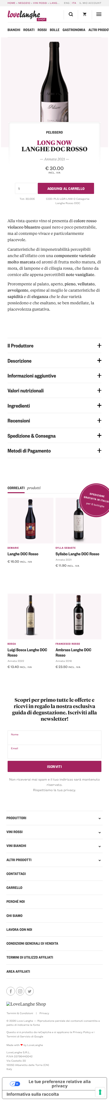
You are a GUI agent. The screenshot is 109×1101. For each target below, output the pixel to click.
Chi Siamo (14, 915)
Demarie (13, 547)
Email (14, 748)
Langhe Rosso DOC (68, 203)
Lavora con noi (19, 929)
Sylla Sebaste (66, 547)
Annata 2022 (16, 661)
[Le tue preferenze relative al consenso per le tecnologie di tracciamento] (100, 1092)
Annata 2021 (64, 559)
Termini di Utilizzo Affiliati (29, 957)
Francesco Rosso (68, 643)
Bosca (12, 643)
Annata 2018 (64, 661)
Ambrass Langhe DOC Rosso (73, 652)
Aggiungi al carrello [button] (26, 569)
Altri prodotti (18, 860)
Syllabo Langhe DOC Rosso (77, 553)
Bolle (55, 30)
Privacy (44, 1013)
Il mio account (90, 3)
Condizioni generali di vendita (32, 943)
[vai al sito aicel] (26, 1004)
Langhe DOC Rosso (23, 553)
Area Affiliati (18, 971)
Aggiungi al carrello (66, 188)
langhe (24, 15)
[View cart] (85, 15)
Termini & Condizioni (19, 1013)
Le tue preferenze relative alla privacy (60, 1083)
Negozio (24, 3)
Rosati (28, 30)
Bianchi (14, 30)
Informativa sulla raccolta (33, 1094)
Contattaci (16, 873)
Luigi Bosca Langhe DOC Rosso (27, 652)
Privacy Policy (82, 1032)
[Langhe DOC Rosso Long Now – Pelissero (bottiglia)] (54, 92)
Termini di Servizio (18, 1036)
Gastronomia (74, 30)
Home (11, 3)
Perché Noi (15, 901)
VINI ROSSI (14, 832)
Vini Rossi (40, 3)
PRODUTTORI (16, 818)
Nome (15, 734)
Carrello (14, 887)
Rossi (42, 30)
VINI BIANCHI (16, 845)
